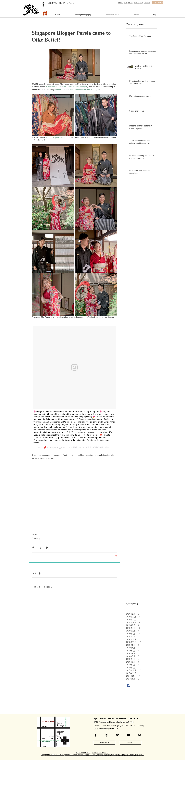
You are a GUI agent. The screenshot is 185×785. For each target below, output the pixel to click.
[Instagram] (106, 735)
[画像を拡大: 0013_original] (53, 115)
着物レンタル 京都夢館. (94, 755)
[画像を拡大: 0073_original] (96, 208)
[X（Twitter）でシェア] (40, 547)
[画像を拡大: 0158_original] (53, 165)
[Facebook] (95, 735)
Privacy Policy (97, 753)
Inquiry (106, 753)
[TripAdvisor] (139, 735)
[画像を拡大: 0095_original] (53, 251)
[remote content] (74, 385)
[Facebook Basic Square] (128, 685)
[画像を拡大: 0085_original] (53, 294)
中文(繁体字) (128, 2)
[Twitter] (117, 735)
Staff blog (36, 538)
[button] (82, 14)
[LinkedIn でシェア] (47, 547)
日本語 (120, 2)
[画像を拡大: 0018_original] (96, 115)
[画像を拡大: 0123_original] (96, 294)
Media (34, 534)
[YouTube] (128, 735)
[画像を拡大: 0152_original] (96, 165)
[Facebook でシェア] (33, 547)
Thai (141, 2)
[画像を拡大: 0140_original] (53, 208)
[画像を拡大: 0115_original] (96, 251)
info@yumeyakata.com (108, 729)
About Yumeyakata (83, 753)
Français (147, 2)
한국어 (136, 2)
